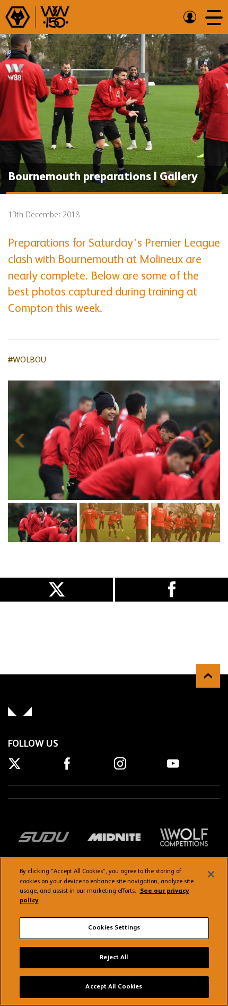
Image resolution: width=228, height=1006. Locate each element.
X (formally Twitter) (56, 590)
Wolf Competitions (184, 837)
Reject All (114, 957)
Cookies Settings (114, 928)
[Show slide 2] (114, 522)
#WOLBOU (27, 360)
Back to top (208, 676)
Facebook (171, 590)
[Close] (211, 874)
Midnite (114, 837)
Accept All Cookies (113, 987)
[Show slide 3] (185, 522)
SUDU (44, 837)
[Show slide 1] (42, 522)
